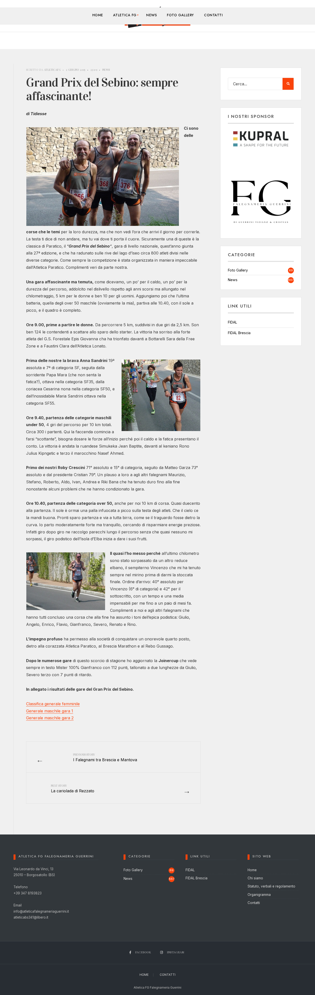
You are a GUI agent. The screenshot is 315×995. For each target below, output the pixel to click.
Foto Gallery (180, 15)
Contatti (213, 15)
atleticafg (52, 70)
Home (97, 15)
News (151, 15)
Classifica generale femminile (53, 703)
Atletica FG (125, 15)
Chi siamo (255, 878)
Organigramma (259, 895)
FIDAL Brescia (239, 333)
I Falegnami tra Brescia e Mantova (105, 757)
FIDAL (232, 322)
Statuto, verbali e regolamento (271, 886)
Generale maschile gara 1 (49, 710)
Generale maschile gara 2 (50, 717)
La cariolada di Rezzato (72, 788)
